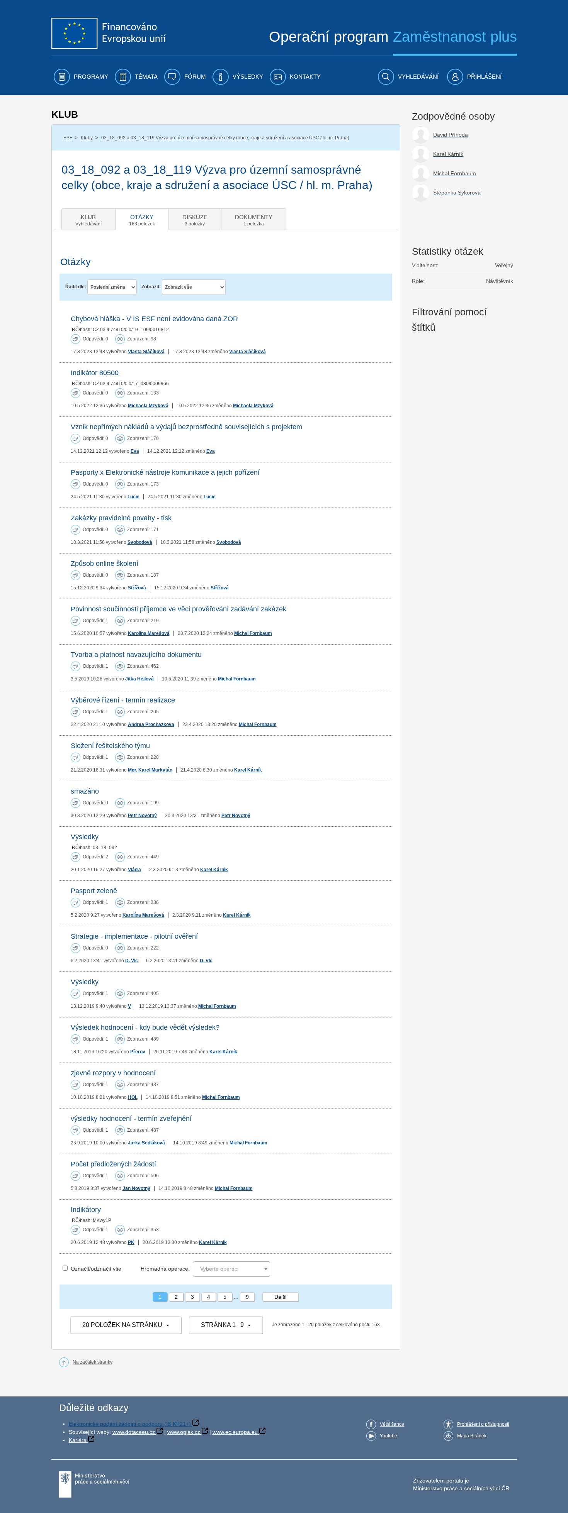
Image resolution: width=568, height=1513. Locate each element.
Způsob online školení (104, 563)
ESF (67, 137)
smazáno (85, 791)
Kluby (87, 137)
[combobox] (231, 1269)
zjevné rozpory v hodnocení (113, 1073)
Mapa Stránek (471, 1436)
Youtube (388, 1436)
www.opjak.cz (183, 1432)
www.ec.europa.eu (235, 1432)
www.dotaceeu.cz (133, 1432)
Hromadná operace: (165, 1269)
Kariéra (78, 1440)
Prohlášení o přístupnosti (483, 1424)
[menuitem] (81, 76)
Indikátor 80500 (95, 373)
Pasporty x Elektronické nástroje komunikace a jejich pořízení (165, 472)
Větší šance (392, 1424)
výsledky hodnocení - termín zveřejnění (131, 1118)
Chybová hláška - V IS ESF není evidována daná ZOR (154, 319)
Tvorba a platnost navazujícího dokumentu (136, 654)
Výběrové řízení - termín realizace (123, 700)
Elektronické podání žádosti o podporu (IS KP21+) (130, 1424)
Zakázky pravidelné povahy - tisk (121, 518)
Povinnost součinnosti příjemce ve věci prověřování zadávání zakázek (178, 609)
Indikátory (86, 1209)
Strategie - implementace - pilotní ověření (134, 936)
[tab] (88, 219)
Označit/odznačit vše (96, 1269)
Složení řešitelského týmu (110, 746)
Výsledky (85, 837)
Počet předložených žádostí (113, 1164)
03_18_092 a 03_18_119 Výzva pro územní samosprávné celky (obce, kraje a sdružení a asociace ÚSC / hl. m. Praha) (225, 137)
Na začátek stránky (92, 1362)
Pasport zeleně (94, 891)
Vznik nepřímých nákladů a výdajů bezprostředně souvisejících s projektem (186, 427)
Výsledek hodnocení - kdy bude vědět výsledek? (145, 1027)
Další (280, 1297)
